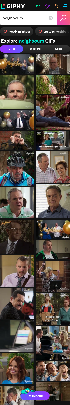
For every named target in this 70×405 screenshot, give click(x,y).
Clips (58, 49)
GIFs (12, 49)
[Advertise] (47, 6)
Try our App (35, 396)
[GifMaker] (38, 6)
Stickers (35, 49)
